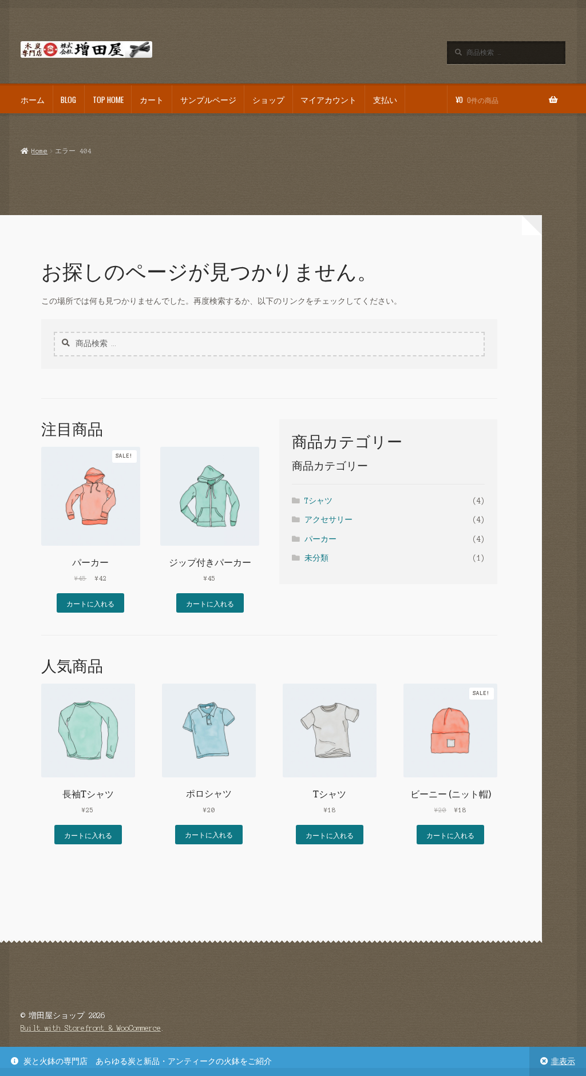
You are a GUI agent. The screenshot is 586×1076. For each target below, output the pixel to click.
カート (152, 99)
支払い (385, 99)
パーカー (320, 539)
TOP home (108, 99)
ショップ (268, 99)
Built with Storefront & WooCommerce (91, 1028)
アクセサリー (328, 519)
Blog (68, 99)
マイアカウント (328, 99)
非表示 (563, 1061)
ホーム (33, 99)
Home (39, 151)
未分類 (316, 558)
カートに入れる (90, 603)
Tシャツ (318, 501)
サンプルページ (208, 99)
